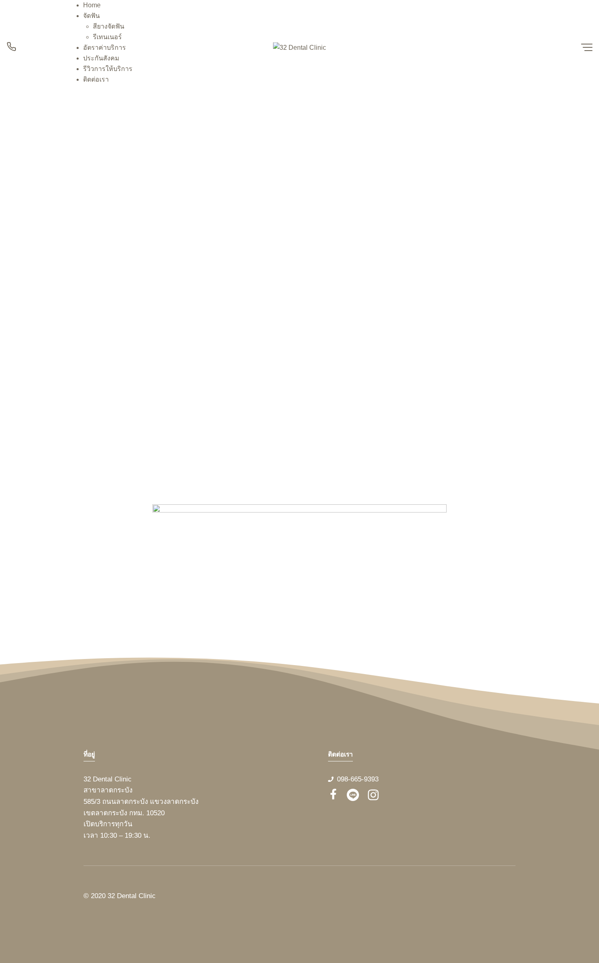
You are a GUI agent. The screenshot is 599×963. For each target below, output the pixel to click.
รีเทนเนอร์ (107, 36)
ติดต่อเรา (96, 79)
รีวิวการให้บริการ (107, 68)
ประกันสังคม (101, 58)
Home (92, 5)
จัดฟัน (91, 15)
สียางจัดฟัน (108, 26)
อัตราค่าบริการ (104, 47)
